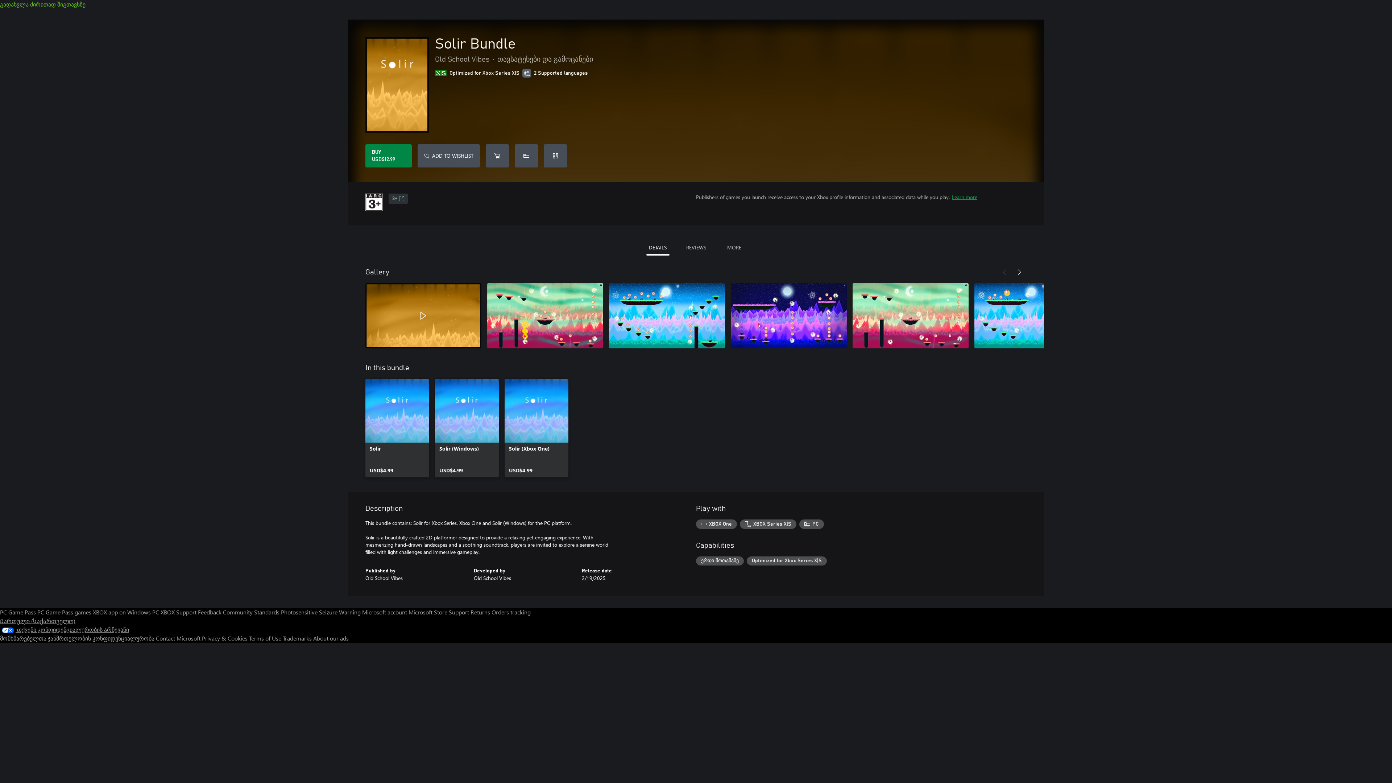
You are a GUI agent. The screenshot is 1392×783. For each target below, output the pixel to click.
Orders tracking (511, 612)
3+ (394, 198)
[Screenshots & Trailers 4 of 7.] (789, 315)
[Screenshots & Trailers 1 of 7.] (423, 315)
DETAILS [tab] (658, 247)
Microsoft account (384, 612)
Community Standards (251, 612)
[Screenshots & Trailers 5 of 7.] (911, 315)
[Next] (1019, 272)
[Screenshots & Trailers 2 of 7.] (545, 315)
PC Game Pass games (64, 612)
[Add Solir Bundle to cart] (497, 155)
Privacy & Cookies (225, 638)
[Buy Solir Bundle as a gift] (526, 155)
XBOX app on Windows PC (126, 612)
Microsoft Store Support (439, 612)
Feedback (209, 612)
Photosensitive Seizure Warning (321, 612)
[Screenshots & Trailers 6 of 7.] (1032, 315)
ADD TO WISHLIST (452, 155)
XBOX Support (178, 612)
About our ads (331, 638)
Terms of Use (265, 638)
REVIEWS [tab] (696, 247)
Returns (480, 612)
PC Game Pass (18, 612)
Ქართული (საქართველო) (37, 621)
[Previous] (1005, 272)
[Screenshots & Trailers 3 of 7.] (667, 315)
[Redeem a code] (555, 155)
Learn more (964, 197)
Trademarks (297, 638)
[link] (397, 428)
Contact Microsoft (178, 638)
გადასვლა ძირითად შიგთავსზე (43, 4)
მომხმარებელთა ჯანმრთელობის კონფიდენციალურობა (77, 638)
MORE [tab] (734, 247)
